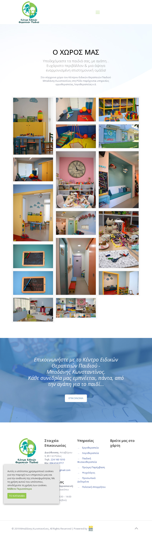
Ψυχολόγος (88, 472)
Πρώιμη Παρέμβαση (93, 467)
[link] (91, 528)
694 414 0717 (56, 463)
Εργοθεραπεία (90, 447)
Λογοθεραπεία (90, 453)
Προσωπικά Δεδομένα (86, 479)
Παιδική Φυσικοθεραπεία (87, 460)
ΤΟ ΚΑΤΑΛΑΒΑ (17, 495)
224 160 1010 (58, 459)
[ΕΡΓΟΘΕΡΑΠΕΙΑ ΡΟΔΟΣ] (28, 12)
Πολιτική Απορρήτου (94, 487)
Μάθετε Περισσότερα (19, 488)
